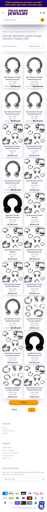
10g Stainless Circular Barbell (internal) (12, 278)
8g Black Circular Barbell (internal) (12, 209)
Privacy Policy (8, 455)
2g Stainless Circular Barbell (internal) (34, 244)
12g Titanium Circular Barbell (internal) (12, 106)
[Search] (42, 20)
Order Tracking (8, 450)
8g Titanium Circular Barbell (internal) (34, 71)
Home (4, 32)
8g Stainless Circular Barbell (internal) (34, 140)
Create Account (8, 431)
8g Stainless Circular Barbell (34, 209)
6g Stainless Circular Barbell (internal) (12, 140)
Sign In (5, 428)
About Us (6, 458)
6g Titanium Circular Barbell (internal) (34, 106)
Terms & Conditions (10, 453)
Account (41, 12)
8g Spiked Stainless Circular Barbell (34, 313)
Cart (44, 12)
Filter (23, 402)
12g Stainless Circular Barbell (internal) (34, 382)
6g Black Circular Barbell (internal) (34, 347)
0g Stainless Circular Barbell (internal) (12, 347)
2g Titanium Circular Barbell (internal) (12, 313)
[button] (41, 506)
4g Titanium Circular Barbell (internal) (12, 175)
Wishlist (5, 433)
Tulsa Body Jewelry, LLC (26, 508)
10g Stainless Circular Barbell (12, 244)
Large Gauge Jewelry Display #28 (22, 32)
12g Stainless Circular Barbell (34, 175)
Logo (18, 12)
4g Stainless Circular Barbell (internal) (34, 278)
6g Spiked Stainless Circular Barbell (12, 382)
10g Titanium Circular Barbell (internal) (12, 71)
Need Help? (7, 447)
